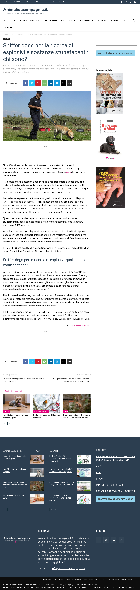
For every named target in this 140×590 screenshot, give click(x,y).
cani (68, 172)
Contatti (51, 2)
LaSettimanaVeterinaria (81, 325)
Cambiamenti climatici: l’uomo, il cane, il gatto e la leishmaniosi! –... (61, 484)
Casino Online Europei (109, 507)
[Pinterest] (38, 83)
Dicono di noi (41, 2)
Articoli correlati (13, 391)
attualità (6, 39)
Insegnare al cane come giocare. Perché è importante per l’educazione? (72, 380)
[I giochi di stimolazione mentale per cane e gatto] (16, 403)
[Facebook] (121, 2)
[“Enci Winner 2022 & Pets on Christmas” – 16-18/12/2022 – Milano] (84, 499)
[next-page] (9, 423)
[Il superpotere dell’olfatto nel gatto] (37, 499)
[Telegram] (57, 83)
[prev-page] (4, 423)
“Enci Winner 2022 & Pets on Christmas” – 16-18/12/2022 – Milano (61, 498)
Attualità (9, 20)
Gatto (33, 20)
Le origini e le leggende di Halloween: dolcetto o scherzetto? (23, 380)
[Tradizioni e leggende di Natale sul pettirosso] (46, 403)
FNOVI (99, 478)
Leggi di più (58, 562)
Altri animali (49, 20)
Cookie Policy (126, 580)
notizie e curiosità (41, 411)
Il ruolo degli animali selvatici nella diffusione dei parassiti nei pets (15, 484)
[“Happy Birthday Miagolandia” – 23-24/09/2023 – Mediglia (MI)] (84, 472)
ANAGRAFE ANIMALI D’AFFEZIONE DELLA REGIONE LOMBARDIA (115, 458)
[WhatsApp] (44, 83)
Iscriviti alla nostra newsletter (115, 53)
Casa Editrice (59, 580)
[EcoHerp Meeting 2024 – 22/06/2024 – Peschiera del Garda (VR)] (84, 459)
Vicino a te (117, 20)
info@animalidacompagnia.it (68, 568)
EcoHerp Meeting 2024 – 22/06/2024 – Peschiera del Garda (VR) (60, 458)
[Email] (63, 83)
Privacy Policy (113, 580)
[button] (133, 20)
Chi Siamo (28, 2)
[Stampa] (69, 83)
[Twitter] (135, 2)
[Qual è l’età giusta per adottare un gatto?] (37, 472)
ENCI (98, 472)
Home (5, 35)
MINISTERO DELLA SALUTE (111, 485)
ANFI (98, 466)
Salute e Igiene (67, 20)
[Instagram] (126, 2)
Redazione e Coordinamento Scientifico (81, 580)
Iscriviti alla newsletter (65, 2)
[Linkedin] (130, 2)
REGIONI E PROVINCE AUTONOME (115, 491)
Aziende (102, 20)
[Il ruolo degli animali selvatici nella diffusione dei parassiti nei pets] (77, 403)
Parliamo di (86, 20)
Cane (22, 20)
